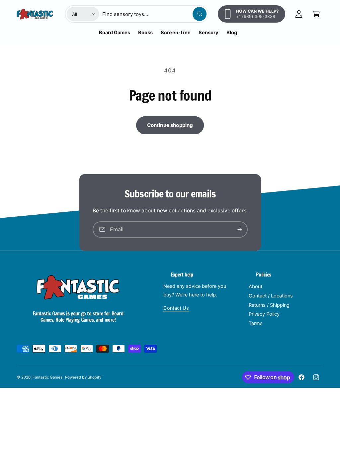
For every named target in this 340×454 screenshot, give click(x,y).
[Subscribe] (239, 229)
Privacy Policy (264, 314)
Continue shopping (170, 125)
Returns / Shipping (269, 305)
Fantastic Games (47, 377)
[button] (316, 14)
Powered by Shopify (83, 377)
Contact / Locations (271, 296)
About (255, 286)
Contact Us (176, 308)
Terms (256, 323)
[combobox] (154, 14)
